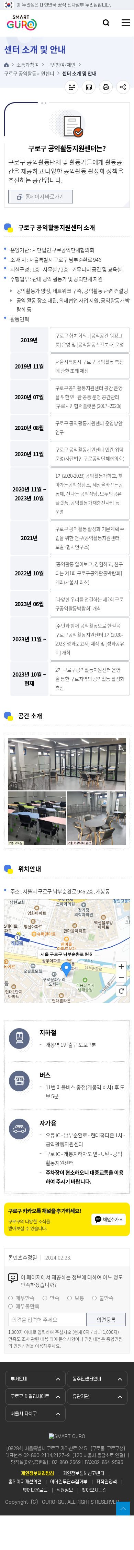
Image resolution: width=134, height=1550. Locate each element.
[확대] (121, 966)
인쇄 (106, 87)
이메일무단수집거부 (68, 1481)
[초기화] (121, 991)
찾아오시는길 (94, 1490)
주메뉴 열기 (126, 22)
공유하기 (123, 87)
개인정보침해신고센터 (83, 1473)
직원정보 (64, 1490)
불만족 (106, 1298)
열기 (106, 22)
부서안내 (19, 1378)
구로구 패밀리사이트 (30, 1396)
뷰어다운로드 (35, 1490)
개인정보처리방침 (37, 1473)
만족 (54, 1298)
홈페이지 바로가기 (44, 196)
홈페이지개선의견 (24, 1481)
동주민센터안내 (86, 1378)
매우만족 (25, 1298)
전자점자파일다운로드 (89, 87)
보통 (79, 1298)
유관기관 (80, 1396)
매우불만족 (27, 1306)
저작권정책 (106, 1481)
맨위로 (123, 1508)
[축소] (121, 978)
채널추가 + (112, 1219)
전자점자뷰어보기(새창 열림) (71, 87)
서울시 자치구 (24, 1413)
